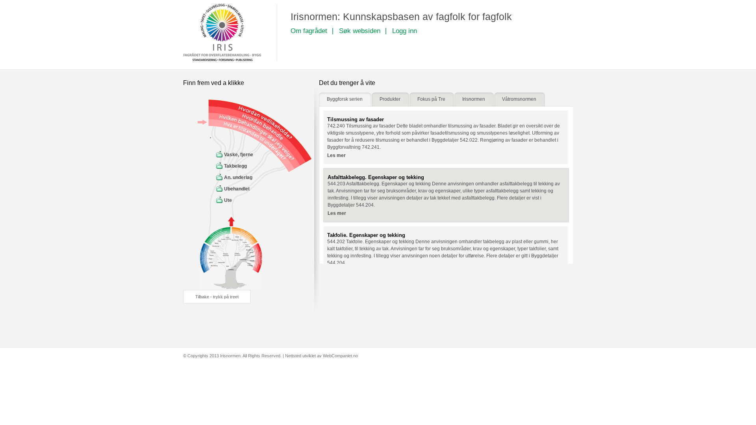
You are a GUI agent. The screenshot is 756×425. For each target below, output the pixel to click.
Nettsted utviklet (300, 355)
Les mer (336, 155)
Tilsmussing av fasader (355, 119)
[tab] (345, 99)
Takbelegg (235, 166)
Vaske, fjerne (238, 154)
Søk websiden (359, 31)
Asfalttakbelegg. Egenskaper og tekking (376, 177)
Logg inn (404, 31)
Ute (228, 200)
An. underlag (238, 177)
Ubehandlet (237, 189)
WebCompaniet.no (340, 355)
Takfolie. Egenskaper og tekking (366, 235)
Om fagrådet (309, 31)
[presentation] (345, 99)
